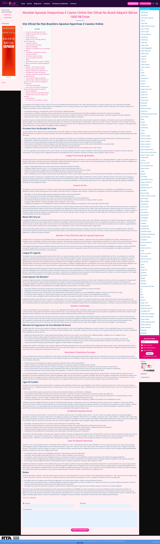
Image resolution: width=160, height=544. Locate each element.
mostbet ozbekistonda (148, 234)
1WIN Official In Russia (148, 26)
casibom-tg (144, 128)
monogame (144, 218)
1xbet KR (143, 56)
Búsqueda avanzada (150, 356)
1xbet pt (143, 59)
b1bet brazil (144, 100)
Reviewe (143, 281)
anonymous (144, 78)
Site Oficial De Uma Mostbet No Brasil (37, 100)
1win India (144, 23)
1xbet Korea (144, 53)
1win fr (143, 21)
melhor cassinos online (148, 196)
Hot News (144, 177)
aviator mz (144, 95)
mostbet (111, 152)
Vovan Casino (145, 319)
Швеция (143, 330)
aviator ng (144, 97)
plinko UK (144, 270)
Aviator (143, 84)
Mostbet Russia (146, 237)
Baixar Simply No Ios (31, 37)
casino (143, 130)
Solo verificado (147, 350)
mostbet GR (144, 226)
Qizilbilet (143, 273)
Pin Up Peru (144, 262)
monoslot (144, 220)
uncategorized (145, 311)
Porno (4, 83)
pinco (142, 264)
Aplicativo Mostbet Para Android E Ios (36, 70)
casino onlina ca (146, 141)
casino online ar (146, 144)
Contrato (73, 4)
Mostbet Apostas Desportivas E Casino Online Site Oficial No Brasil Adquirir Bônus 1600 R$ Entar (80, 15)
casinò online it (145, 147)
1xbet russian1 (145, 67)
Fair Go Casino (145, 163)
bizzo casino (144, 117)
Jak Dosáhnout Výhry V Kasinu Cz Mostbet (38, 61)
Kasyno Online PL (146, 182)
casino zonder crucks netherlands (147, 156)
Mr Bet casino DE (146, 242)
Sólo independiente (149, 348)
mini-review (144, 199)
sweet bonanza (145, 305)
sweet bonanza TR (146, 308)
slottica (143, 300)
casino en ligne (145, 136)
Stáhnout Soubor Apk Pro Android (35, 69)
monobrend (144, 215)
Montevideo (8, 17)
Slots (142, 297)
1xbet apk (144, 42)
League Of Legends (31, 43)
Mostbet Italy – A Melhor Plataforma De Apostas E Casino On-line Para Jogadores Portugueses (36, 81)
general (143, 174)
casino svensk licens (147, 149)
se (141, 289)
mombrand (144, 204)
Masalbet (144, 190)
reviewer (143, 283)
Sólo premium (147, 345)
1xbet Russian (145, 64)
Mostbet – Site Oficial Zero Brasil (35, 67)
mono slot (144, 209)
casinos (143, 160)
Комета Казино (146, 325)
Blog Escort (38, 4)
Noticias (33, 498)
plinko (143, 267)
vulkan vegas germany (148, 322)
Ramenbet (144, 275)
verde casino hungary (147, 314)
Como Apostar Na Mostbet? (34, 45)
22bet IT (143, 75)
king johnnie (145, 185)
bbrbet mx (144, 111)
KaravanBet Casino (147, 179)
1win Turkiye (145, 29)
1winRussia (144, 37)
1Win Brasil (144, 12)
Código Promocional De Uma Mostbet (36, 34)
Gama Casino (145, 168)
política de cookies (101, 541)
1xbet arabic (144, 45)
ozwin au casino (146, 253)
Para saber (144, 256)
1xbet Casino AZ (146, 51)
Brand (143, 122)
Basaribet (144, 106)
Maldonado (7, 15)
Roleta (27, 59)
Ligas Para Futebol (31, 54)
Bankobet (144, 103)
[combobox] (149, 341)
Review (143, 278)
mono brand (145, 207)
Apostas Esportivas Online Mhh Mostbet (37, 93)
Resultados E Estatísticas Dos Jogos (36, 52)
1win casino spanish (147, 18)
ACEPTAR (80, 542)
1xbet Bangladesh (146, 48)
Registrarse (134, 3)
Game (142, 171)
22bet (142, 73)
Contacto (47, 4)
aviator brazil (145, 86)
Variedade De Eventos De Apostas (36, 72)
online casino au (146, 248)
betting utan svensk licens (149, 114)
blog (142, 119)
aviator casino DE (146, 89)
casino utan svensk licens (149, 152)
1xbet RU (143, 62)
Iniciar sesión (146, 3)
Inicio (23, 4)
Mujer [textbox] (143, 342)
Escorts (29, 4)
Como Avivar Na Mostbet (33, 85)
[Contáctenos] (156, 3)
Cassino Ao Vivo (30, 36)
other (142, 251)
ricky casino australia (147, 286)
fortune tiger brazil (147, 166)
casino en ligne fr (146, 138)
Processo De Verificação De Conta (35, 32)
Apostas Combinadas (32, 47)
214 (142, 70)
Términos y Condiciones (60, 4)
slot (142, 294)
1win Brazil (144, 15)
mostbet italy (145, 229)
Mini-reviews (145, 201)
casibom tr (144, 125)
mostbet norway (146, 231)
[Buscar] (153, 3)
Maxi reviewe (145, 193)
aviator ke (144, 92)
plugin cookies (156, 542)
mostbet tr (144, 240)
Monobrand (144, 212)
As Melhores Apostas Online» (34, 56)
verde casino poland (147, 316)
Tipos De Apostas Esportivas (34, 58)
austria (143, 81)
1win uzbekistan (146, 34)
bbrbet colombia (146, 108)
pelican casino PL (146, 259)
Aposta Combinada (31, 91)
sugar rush (144, 303)
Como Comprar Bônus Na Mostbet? (36, 78)
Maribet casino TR (146, 187)
